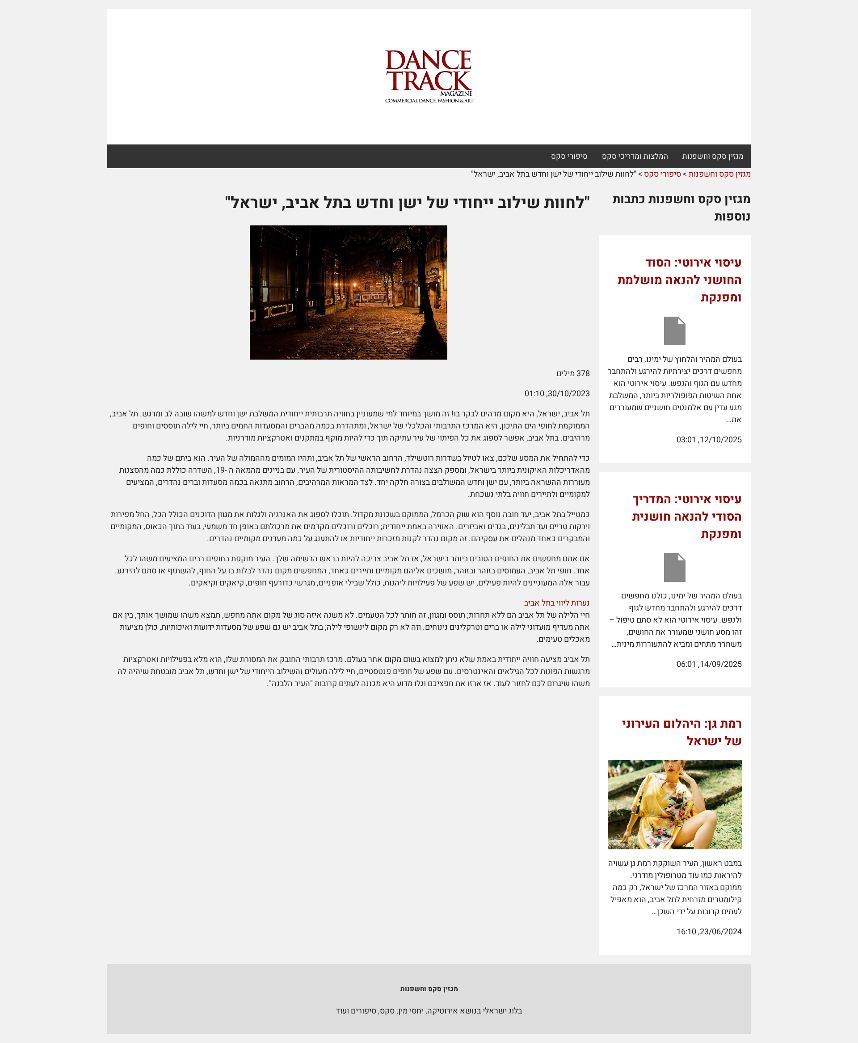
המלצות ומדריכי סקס (635, 156)
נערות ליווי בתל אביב (557, 603)
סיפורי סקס (569, 156)
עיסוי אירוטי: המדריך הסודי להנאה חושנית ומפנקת (687, 517)
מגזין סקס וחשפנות (713, 156)
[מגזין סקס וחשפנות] (429, 77)
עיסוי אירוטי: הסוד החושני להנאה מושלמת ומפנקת (680, 280)
